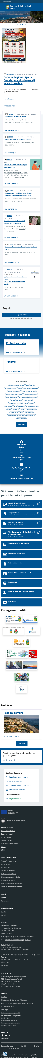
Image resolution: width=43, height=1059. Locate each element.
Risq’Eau (4, 997)
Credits (36, 1046)
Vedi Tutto (21, 743)
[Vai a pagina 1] (20, 24)
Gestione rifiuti (23, 397)
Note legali (4, 1009)
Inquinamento (28, 400)
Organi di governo (7, 840)
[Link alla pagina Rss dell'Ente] (9, 1035)
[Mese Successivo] (39, 314)
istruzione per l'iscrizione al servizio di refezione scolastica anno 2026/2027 (18, 194)
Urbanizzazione (30, 415)
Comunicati (5, 901)
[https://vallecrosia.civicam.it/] (30, 619)
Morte (16, 406)
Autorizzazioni (5, 867)
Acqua (28, 385)
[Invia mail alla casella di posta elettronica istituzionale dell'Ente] (20, 936)
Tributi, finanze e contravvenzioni (12, 886)
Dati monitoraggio (7, 1046)
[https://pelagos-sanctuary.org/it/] (21, 688)
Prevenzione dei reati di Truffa (15, 116)
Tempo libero (29, 412)
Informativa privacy (7, 1006)
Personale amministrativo (9, 843)
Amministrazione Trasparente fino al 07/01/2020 (17, 1003)
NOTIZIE (10, 114)
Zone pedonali (21, 418)
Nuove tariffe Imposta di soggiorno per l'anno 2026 (21, 248)
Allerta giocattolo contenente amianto (18, 139)
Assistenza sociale (10, 388)
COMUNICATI (10, 74)
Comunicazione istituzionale (14, 394)
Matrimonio (8, 406)
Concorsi (8, 397)
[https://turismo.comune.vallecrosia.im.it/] (30, 665)
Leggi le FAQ (5, 1018)
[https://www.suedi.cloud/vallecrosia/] (21, 642)
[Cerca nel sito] (37, 7)
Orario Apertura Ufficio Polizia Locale (14, 282)
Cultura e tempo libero (8, 874)
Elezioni (14, 397)
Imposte (13, 400)
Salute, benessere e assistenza (11, 883)
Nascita (21, 406)
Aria (32, 385)
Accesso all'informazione (16, 385)
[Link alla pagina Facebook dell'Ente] (2, 1035)
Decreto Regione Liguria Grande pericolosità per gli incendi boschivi (19, 80)
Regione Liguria (7, 2)
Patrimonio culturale (32, 406)
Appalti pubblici (6, 864)
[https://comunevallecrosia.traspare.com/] (32, 630)
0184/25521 (12, 933)
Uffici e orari (5, 962)
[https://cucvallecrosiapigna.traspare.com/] (14, 630)
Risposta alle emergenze (28, 409)
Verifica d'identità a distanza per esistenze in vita (15, 165)
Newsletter (5, 1038)
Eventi (3, 915)
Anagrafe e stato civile (8, 861)
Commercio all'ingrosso (31, 388)
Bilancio (20, 388)
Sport (21, 412)
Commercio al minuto (14, 391)
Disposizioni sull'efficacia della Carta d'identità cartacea (14, 222)
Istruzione (25, 403)
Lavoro (32, 403)
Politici (3, 847)
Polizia (9, 409)
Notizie (3, 897)
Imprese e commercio (8, 880)
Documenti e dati (6, 834)
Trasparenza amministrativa (16, 415)
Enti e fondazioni (6, 837)
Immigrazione (33, 397)
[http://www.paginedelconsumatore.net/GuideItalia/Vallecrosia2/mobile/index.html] (14, 665)
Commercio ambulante (29, 391)
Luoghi (3, 912)
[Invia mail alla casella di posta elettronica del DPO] (16, 976)
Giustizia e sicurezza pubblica (10, 877)
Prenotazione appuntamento (10, 1023)
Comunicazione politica (31, 394)
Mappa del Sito (14, 1048)
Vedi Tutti (21, 424)
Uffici (2, 850)
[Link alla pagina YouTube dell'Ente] (6, 1035)
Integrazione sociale (15, 403)
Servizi (23, 1046)
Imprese (19, 400)
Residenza (16, 409)
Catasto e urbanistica (8, 870)
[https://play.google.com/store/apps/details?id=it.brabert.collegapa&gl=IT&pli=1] (33, 654)
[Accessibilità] (5, 1053)
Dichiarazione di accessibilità (10, 1013)
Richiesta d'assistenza (8, 1025)
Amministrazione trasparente (11, 1015)
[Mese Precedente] (4, 314)
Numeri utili (5, 965)
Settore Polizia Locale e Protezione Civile (15, 278)
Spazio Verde (14, 412)
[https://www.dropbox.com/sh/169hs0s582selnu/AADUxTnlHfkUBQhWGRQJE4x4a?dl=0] (17, 654)
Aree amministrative (8, 831)
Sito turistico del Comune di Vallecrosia (14, 1000)
